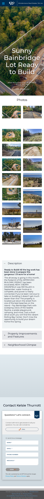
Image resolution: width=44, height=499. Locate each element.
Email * (9, 448)
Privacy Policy (10, 476)
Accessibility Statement (15, 496)
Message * (11, 460)
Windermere (33, 491)
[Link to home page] (11, 3)
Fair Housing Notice (30, 496)
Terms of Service (21, 476)
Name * (9, 442)
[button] (2, 115)
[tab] (22, 263)
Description (15, 263)
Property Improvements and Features (22, 335)
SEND (12, 469)
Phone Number (12, 454)
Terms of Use (16, 494)
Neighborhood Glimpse (22, 344)
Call (23, 429)
